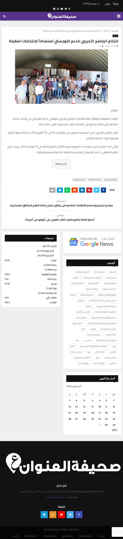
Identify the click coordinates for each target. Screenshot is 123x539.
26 (84, 419)
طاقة (72, 346)
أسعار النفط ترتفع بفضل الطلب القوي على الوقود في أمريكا (59, 219)
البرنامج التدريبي (111, 179)
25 (92, 419)
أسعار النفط (111, 278)
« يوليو (115, 430)
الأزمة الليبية (93, 283)
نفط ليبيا (112, 363)
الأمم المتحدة (77, 283)
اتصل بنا (86, 3)
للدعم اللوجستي (79, 179)
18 (92, 413)
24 (99, 419)
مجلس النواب (110, 357)
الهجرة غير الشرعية (108, 329)
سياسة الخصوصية (85, 536)
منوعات (53, 302)
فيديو (54, 284)
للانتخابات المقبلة (95, 179)
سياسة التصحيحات (49, 536)
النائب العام (77, 323)
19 (84, 413)
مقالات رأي (51, 298)
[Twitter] (70, 514)
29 (114, 425)
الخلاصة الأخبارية (31, 536)
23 (106, 419)
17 (99, 413)
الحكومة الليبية (86, 295)
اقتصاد (76, 278)
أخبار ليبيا (112, 272)
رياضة (54, 265)
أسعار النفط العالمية (92, 278)
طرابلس (113, 352)
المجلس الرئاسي (83, 312)
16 (106, 413)
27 (76, 419)
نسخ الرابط (61, 163)
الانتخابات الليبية (109, 289)
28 (69, 419)
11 (92, 407)
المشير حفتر (81, 317)
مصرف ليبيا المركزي (82, 357)
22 (114, 419)
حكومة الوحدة (93, 335)
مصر (98, 357)
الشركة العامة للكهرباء (106, 306)
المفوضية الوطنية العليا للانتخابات (101, 323)
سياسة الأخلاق (67, 536)
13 (76, 407)
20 (76, 413)
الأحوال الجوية (110, 283)
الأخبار (115, 36)
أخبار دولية (48, 251)
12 (84, 407)
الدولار (81, 300)
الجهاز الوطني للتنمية (107, 295)
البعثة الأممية (92, 289)
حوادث (54, 260)
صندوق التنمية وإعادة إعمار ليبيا (93, 346)
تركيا (83, 329)
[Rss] (52, 514)
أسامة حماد (99, 272)
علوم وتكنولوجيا (49, 274)
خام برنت (87, 340)
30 (106, 425)
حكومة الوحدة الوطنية (106, 340)
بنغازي (93, 329)
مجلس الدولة (76, 352)
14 (69, 407)
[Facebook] (78, 514)
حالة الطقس (110, 335)
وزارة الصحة (83, 363)
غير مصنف (52, 279)
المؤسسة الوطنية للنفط (105, 312)
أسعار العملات (82, 272)
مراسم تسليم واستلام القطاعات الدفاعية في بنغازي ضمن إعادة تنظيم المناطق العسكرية (61, 205)
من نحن (101, 536)
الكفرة (89, 306)
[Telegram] (44, 514)
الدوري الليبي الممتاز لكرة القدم (102, 300)
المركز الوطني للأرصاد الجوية (103, 317)
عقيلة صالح (100, 352)
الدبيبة (72, 295)
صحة (54, 269)
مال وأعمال (51, 293)
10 (99, 407)
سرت (114, 346)
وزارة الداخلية (98, 363)
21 (69, 413)
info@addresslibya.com (57, 497)
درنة (77, 340)
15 (114, 413)
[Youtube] (61, 514)
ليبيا (88, 352)
